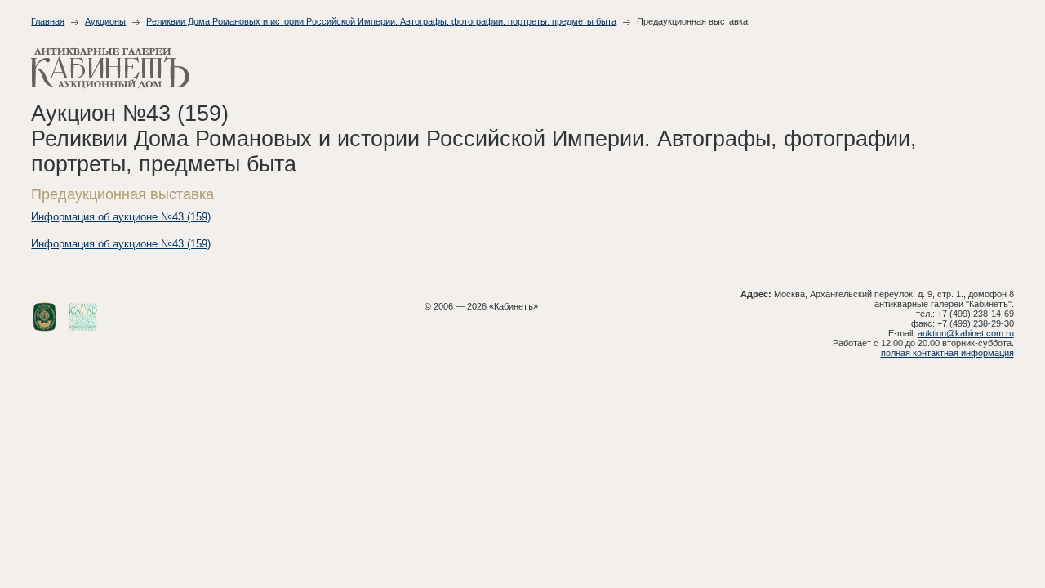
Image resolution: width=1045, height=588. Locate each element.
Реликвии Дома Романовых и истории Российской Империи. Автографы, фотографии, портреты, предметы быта (381, 21)
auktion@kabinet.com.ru (966, 333)
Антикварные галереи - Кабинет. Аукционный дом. (110, 68)
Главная (47, 21)
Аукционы (105, 21)
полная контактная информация (947, 353)
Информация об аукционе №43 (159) (121, 217)
